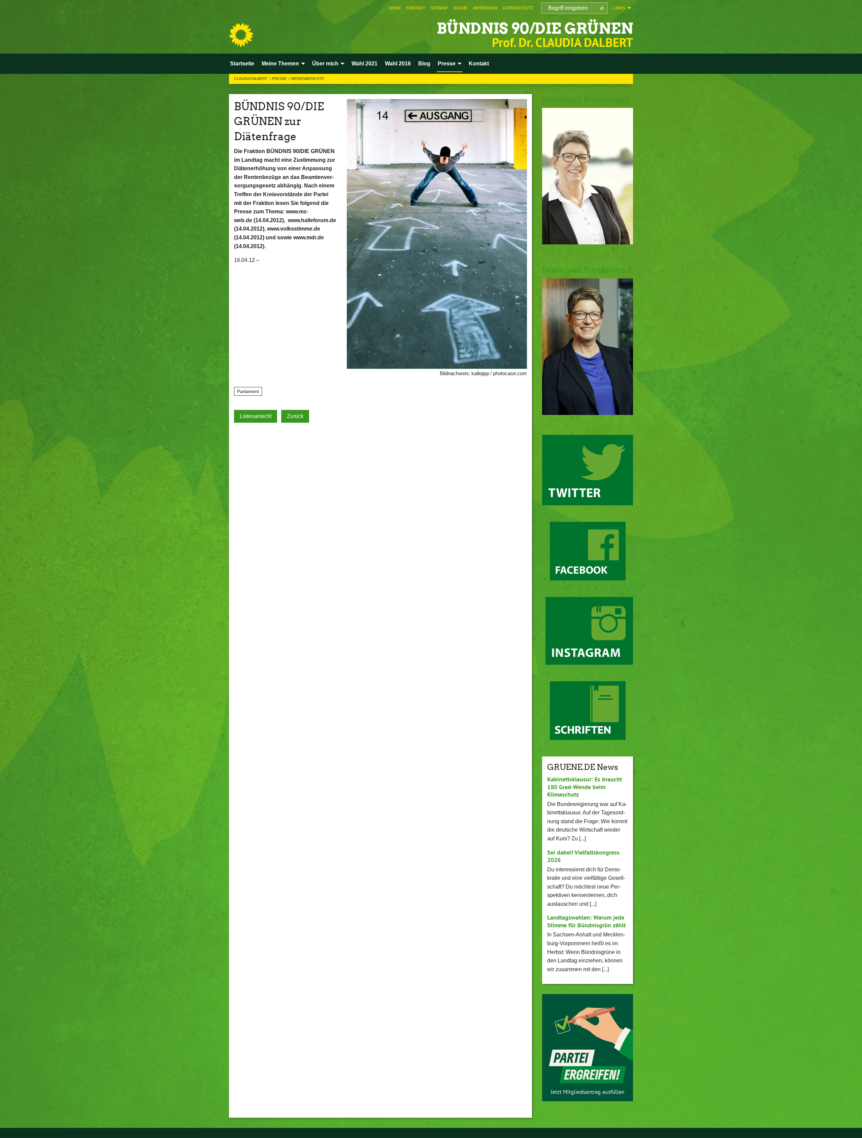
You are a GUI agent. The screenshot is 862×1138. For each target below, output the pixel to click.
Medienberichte (307, 79)
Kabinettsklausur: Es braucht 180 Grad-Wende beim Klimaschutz (584, 786)
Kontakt (415, 8)
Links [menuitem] (619, 8)
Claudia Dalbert (251, 79)
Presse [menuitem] (447, 63)
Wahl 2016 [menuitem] (398, 63)
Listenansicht (255, 416)
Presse (280, 79)
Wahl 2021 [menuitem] (364, 63)
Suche (460, 8)
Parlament (248, 391)
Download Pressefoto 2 (586, 270)
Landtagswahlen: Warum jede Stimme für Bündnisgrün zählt (586, 921)
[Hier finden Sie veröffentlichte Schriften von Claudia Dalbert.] (588, 710)
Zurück (295, 416)
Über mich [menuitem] (325, 63)
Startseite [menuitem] (242, 63)
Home (395, 8)
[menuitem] (395, 8)
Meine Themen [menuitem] (280, 63)
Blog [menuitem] (424, 63)
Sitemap (439, 8)
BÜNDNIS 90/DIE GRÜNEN (535, 28)
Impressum (485, 8)
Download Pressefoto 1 (586, 99)
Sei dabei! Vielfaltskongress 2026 (583, 856)
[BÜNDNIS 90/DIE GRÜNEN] (241, 35)
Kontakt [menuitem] (479, 63)
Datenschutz (518, 8)
